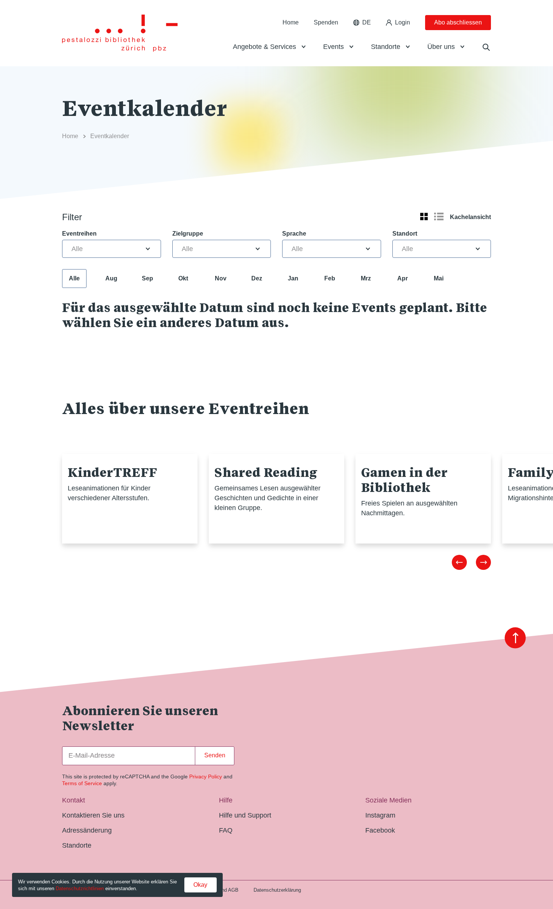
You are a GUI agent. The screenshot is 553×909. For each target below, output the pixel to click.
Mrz (366, 278)
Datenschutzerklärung (277, 890)
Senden (214, 755)
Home (291, 22)
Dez (256, 278)
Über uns (441, 46)
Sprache (294, 233)
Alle (74, 278)
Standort (404, 233)
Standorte (385, 46)
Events (333, 46)
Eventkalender (109, 136)
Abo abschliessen (458, 22)
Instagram (380, 815)
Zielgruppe (187, 233)
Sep (147, 278)
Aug (111, 278)
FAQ (225, 830)
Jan (293, 278)
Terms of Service (82, 783)
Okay (200, 885)
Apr (402, 278)
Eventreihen (79, 233)
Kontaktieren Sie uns (93, 815)
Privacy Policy (205, 776)
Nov (220, 278)
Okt (183, 278)
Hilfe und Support (245, 815)
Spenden (326, 22)
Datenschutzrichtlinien (80, 888)
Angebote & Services (264, 46)
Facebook (380, 830)
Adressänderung (87, 830)
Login (402, 22)
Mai (439, 278)
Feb (329, 278)
